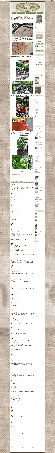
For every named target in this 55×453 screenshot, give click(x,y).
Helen (14, 357)
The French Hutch (15, 312)
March (37, 119)
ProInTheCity (14, 425)
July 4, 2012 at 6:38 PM (15, 320)
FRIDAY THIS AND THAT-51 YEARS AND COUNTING (40, 147)
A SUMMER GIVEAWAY (39, 218)
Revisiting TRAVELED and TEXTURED (38, 129)
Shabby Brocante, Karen (16, 185)
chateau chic (14, 238)
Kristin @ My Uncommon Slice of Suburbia (18, 348)
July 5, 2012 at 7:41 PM (15, 346)
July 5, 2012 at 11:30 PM (15, 360)
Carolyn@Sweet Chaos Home (16, 414)
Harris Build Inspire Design (16, 432)
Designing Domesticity (15, 233)
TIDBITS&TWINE (37, 179)
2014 (36, 99)
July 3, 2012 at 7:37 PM (15, 222)
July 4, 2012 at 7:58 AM (15, 264)
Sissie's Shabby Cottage (16, 301)
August (37, 106)
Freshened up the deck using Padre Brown (20, 16)
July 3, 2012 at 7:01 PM (15, 213)
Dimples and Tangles (37, 197)
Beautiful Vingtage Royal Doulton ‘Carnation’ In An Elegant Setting (39, 162)
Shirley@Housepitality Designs (16, 279)
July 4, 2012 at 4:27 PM (15, 299)
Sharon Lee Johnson (15, 249)
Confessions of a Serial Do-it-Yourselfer (38, 164)
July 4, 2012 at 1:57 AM (15, 251)
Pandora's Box (37, 204)
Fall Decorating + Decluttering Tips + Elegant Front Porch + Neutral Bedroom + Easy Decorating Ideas (39, 132)
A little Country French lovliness (39, 115)
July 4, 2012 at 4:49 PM (15, 310)
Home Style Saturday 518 (38, 134)
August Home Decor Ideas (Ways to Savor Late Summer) (39, 195)
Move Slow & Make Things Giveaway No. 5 (39, 159)
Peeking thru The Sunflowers (38, 190)
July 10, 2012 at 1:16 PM (15, 408)
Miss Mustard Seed (37, 158)
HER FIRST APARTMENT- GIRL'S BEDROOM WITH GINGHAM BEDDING (40, 199)
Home (22, 447)
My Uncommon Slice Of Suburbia (39, 172)
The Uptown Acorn (37, 136)
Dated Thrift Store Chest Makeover (39, 165)
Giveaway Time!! (38, 227)
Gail (13, 259)
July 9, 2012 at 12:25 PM (15, 404)
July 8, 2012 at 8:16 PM (15, 395)
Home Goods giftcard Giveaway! (40, 236)
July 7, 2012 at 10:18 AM (15, 377)
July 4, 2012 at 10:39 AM (15, 277)
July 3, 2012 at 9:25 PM (15, 231)
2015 (36, 98)
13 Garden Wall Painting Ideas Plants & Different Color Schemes (39, 170)
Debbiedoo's (36, 140)
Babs (13, 253)
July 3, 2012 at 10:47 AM (15, 190)
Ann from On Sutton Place (16, 362)
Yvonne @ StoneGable (15, 271)
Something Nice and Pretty (16, 353)
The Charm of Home (37, 175)
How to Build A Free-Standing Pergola (38, 173)
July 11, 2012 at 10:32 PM (15, 419)
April (36, 118)
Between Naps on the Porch (38, 161)
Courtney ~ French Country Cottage (17, 344)
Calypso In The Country (38, 194)
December (37, 102)
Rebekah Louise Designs (34, 451)
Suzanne (14, 372)
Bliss (13, 390)
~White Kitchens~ (38, 110)
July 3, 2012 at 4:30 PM (15, 202)
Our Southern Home (37, 201)
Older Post (32, 447)
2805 (11, 176)
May (36, 117)
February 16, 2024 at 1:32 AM (16, 430)
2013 (36, 100)
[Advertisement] (15, 443)
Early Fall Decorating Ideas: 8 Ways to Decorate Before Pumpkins (39, 167)
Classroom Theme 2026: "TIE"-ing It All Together (40, 137)
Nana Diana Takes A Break (38, 146)
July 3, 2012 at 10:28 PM (15, 247)
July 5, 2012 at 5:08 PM (15, 336)
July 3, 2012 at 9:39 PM (15, 236)
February (37, 120)
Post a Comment (13, 437)
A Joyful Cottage (37, 186)
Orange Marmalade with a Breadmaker (40, 176)
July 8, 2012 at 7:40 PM (15, 388)
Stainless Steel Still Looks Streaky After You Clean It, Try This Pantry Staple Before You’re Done (39, 142)
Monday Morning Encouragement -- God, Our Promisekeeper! (40, 188)
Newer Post (12, 447)
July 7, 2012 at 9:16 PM (15, 384)
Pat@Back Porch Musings (16, 402)
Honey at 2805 (15, 332)
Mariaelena (14, 397)
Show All (43, 208)
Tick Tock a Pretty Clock (39, 224)
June (36, 116)
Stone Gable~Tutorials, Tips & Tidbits (16, 174)
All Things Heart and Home (38, 169)
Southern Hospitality (37, 134)
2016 (36, 97)
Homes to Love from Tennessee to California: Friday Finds (39, 145)
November (37, 103)
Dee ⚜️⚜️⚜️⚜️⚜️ (15, 215)
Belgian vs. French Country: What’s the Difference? (39, 180)
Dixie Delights (37, 156)
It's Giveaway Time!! (39, 215)
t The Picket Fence (13, 175)
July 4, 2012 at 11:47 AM (15, 292)
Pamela (14, 386)
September (37, 105)
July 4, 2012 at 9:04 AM (15, 269)
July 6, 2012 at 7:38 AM (15, 365)
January (37, 121)
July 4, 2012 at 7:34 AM (15, 257)
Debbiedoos (14, 367)
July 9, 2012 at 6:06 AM (15, 400)
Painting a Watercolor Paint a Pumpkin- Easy (38, 154)
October (37, 104)
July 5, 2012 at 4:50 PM (15, 330)
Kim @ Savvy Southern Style (16, 228)
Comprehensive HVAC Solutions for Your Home (39, 151)
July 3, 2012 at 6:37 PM (15, 207)
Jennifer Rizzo (37, 153)
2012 (36, 101)
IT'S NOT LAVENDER (40, 182)
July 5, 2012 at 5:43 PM (15, 342)
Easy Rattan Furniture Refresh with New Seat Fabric (39, 202)
